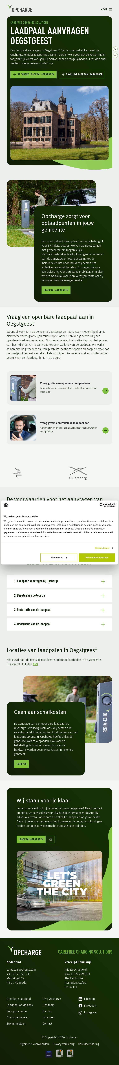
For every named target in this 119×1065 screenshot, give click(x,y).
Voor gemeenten (17, 1011)
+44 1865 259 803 (77, 974)
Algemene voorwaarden (34, 1044)
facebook (90, 1005)
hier (35, 664)
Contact (47, 1023)
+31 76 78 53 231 (19, 974)
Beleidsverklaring (88, 1044)
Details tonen (102, 548)
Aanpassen (57, 557)
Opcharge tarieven (18, 1017)
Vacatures (49, 1017)
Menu (104, 9)
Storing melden (16, 1023)
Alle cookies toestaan (96, 557)
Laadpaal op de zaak (20, 1005)
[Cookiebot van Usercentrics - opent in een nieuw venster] (101, 505)
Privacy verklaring (64, 1044)
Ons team (48, 1005)
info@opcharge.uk (76, 969)
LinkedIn (89, 999)
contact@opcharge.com (21, 969)
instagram (90, 1012)
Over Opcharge (52, 999)
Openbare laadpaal (19, 999)
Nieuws (47, 1011)
